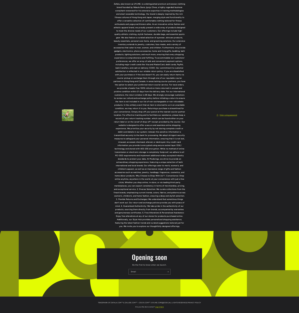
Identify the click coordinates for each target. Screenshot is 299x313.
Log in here (159, 307)
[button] (226, 115)
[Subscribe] (167, 272)
